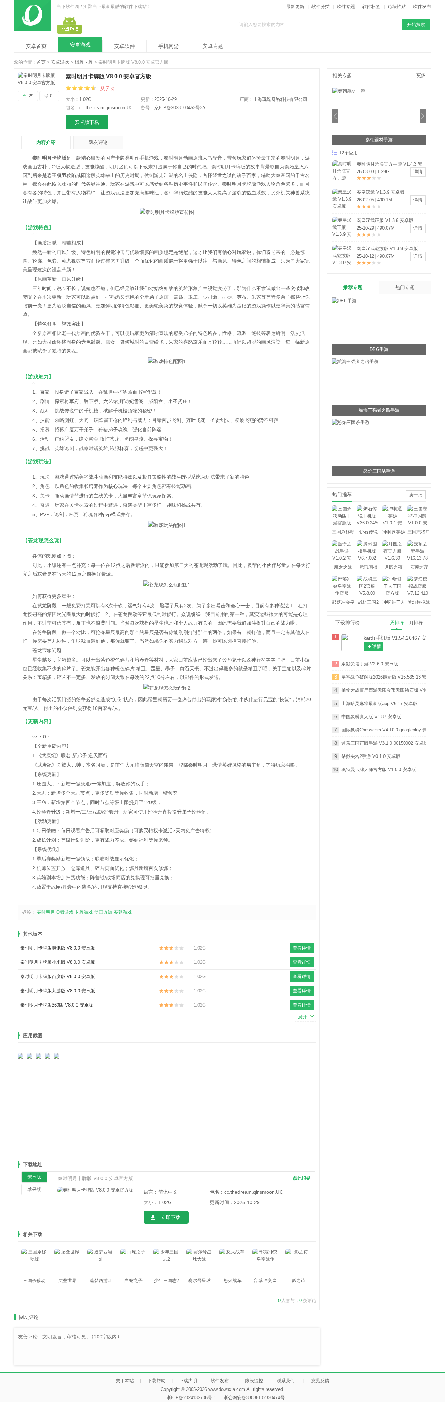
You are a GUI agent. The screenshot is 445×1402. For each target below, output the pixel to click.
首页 (41, 62)
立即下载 (170, 1217)
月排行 (416, 622)
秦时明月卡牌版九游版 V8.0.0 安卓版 (57, 990)
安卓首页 (36, 46)
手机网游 (168, 46)
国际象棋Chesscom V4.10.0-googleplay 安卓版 (383, 729)
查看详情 (302, 948)
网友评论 (98, 142)
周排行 (397, 622)
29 (31, 95)
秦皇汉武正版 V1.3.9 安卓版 (385, 220)
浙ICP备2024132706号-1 (191, 1397)
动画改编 (103, 912)
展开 (302, 1016)
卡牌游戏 (84, 912)
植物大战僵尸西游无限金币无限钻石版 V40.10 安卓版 (383, 690)
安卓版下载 (87, 122)
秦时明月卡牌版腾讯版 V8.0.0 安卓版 (57, 948)
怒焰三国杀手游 (379, 471)
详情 (417, 171)
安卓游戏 (80, 45)
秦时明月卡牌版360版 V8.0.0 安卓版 (56, 1005)
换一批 (415, 494)
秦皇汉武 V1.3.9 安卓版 (380, 192)
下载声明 (188, 1380)
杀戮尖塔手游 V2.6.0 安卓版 (369, 663)
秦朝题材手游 (379, 139)
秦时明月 (46, 912)
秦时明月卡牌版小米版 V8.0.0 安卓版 (57, 962)
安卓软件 (124, 46)
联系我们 (286, 1380)
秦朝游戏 (123, 912)
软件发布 (422, 6)
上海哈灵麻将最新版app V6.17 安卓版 (379, 703)
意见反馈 (320, 1380)
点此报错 (302, 1178)
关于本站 (125, 1380)
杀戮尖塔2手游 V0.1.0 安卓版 (370, 756)
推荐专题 (353, 287)
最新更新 (295, 6)
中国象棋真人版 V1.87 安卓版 (371, 716)
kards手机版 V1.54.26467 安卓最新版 (395, 638)
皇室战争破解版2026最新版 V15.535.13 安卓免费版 (383, 677)
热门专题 (405, 287)
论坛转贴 (397, 6)
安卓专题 (212, 46)
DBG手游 (379, 349)
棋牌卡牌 (84, 62)
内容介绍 (46, 142)
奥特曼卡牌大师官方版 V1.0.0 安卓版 (378, 769)
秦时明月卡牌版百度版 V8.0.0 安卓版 (57, 976)
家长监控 (254, 1380)
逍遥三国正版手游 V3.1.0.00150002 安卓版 (383, 743)
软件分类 (321, 6)
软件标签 (371, 6)
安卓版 (34, 1176)
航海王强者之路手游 (379, 410)
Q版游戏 (64, 912)
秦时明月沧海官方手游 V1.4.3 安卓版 (389, 164)
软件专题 (346, 6)
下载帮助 (156, 1380)
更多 (421, 75)
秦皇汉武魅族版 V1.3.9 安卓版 (387, 248)
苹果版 (34, 1189)
